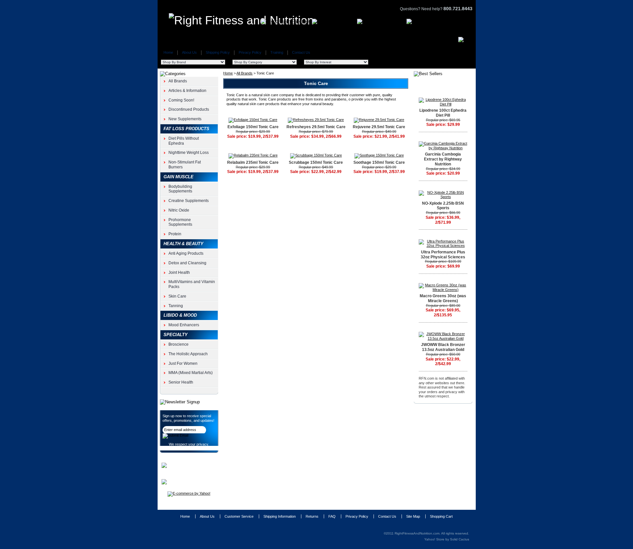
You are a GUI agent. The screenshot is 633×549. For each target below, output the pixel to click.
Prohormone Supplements (180, 222)
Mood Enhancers (183, 325)
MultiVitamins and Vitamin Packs (191, 284)
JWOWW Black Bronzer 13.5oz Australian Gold (443, 347)
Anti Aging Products (185, 253)
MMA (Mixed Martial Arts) (190, 372)
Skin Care (177, 296)
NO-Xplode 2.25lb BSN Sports (443, 206)
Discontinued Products (188, 109)
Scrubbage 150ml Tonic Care (316, 162)
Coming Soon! (181, 100)
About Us (189, 52)
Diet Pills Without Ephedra (183, 141)
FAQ (332, 516)
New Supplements (184, 119)
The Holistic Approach (188, 354)
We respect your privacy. (189, 444)
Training (276, 52)
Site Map (413, 516)
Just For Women (182, 363)
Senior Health (180, 382)
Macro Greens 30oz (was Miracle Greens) (443, 298)
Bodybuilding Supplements (180, 189)
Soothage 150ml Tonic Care (379, 162)
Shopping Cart (441, 516)
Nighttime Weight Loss (188, 152)
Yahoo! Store (434, 539)
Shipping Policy (218, 52)
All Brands (244, 73)
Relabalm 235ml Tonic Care (253, 162)
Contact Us (301, 52)
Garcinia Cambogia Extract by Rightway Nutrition (443, 159)
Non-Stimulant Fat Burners (184, 164)
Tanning (175, 305)
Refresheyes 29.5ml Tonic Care (316, 127)
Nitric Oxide (178, 210)
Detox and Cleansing (187, 263)
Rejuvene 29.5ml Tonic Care (379, 127)
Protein (174, 234)
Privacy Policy (250, 52)
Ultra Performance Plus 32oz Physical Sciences (443, 254)
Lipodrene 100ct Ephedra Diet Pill (443, 113)
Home (168, 52)
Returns (312, 516)
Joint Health (179, 272)
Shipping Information (279, 516)
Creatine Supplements (188, 200)
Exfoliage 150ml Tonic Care (253, 127)
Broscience (178, 344)
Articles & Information (187, 90)
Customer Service (239, 516)
